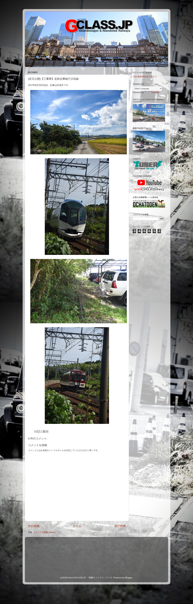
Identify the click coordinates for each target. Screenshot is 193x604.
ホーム (77, 526)
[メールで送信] (35, 431)
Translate (155, 92)
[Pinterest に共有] (47, 431)
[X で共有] (41, 431)
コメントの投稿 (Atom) (44, 532)
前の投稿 (120, 526)
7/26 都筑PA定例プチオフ (145, 77)
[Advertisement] (148, 253)
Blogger (128, 578)
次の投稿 (33, 526)
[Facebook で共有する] (44, 431)
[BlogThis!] (38, 431)
